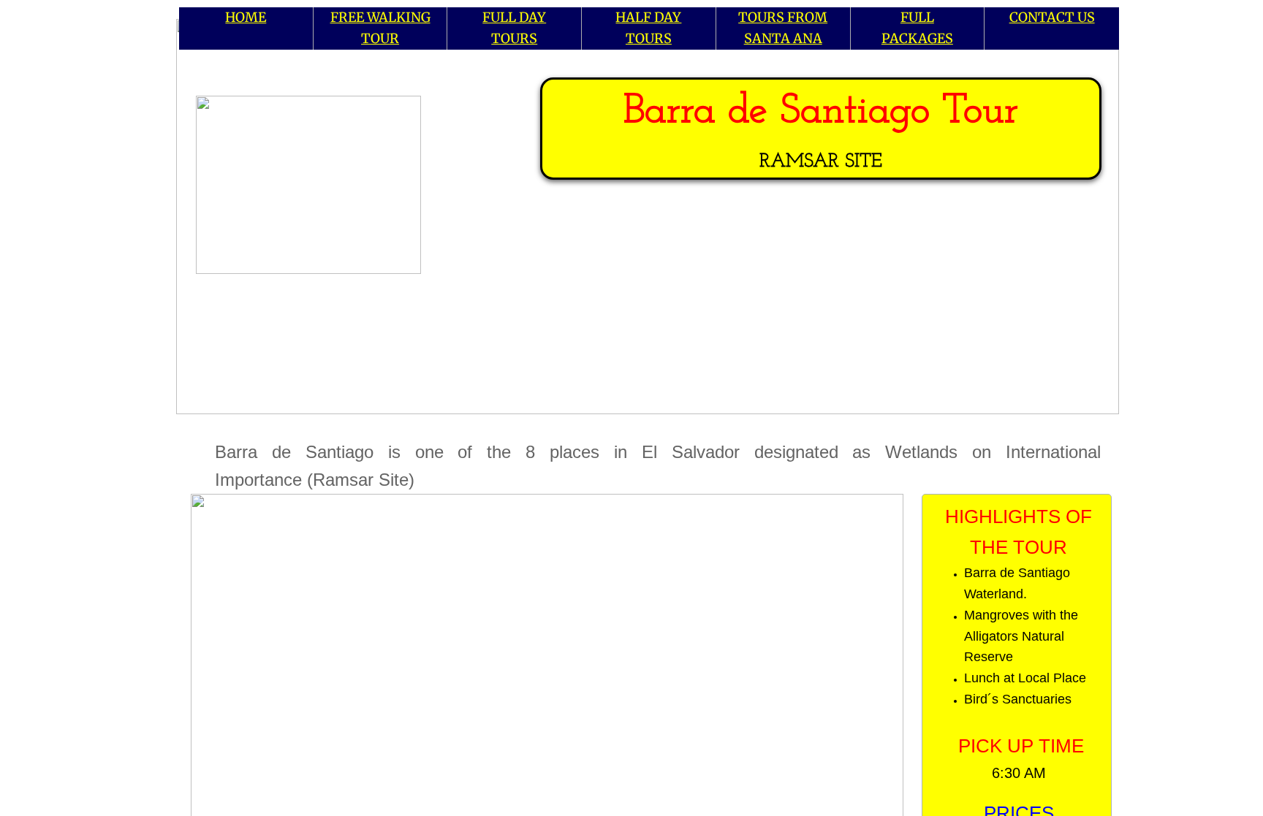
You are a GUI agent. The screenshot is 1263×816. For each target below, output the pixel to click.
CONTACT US (1052, 17)
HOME (245, 17)
